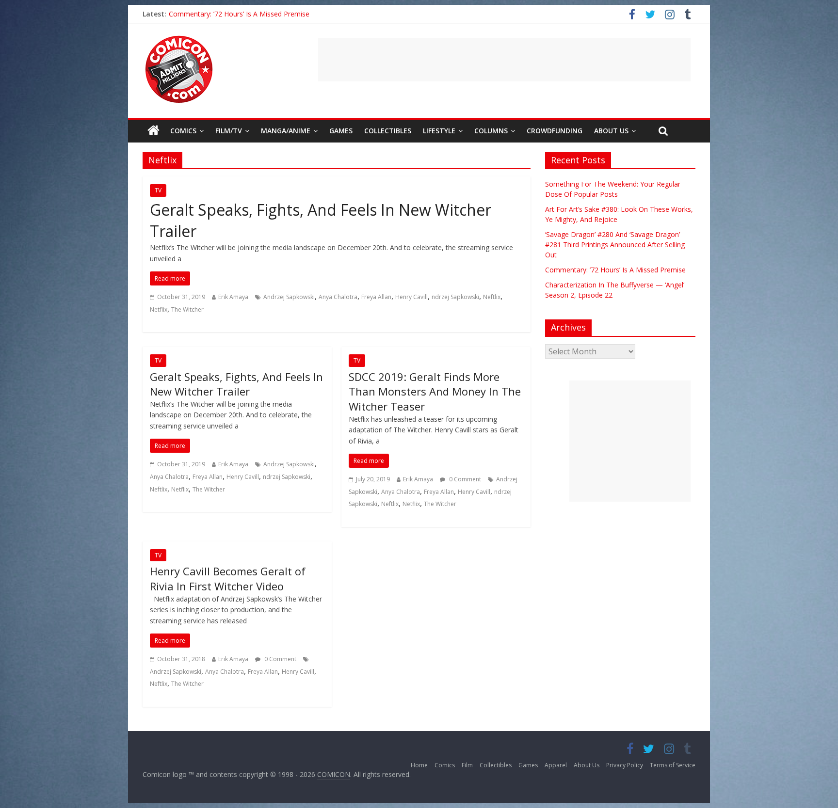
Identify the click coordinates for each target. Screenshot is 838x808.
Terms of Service (672, 765)
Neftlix (491, 297)
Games (341, 130)
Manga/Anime (285, 130)
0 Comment (464, 479)
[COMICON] (179, 38)
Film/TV (228, 130)
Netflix (158, 309)
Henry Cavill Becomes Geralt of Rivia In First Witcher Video (228, 578)
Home (419, 765)
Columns (491, 130)
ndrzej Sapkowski (455, 297)
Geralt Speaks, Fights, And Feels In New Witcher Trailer (236, 384)
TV (158, 190)
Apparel (556, 765)
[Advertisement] (504, 59)
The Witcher (187, 309)
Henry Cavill (411, 297)
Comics (183, 130)
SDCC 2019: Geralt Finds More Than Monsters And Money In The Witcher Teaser (435, 391)
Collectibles (387, 130)
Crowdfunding (554, 130)
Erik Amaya (233, 297)
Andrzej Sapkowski (289, 297)
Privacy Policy (624, 765)
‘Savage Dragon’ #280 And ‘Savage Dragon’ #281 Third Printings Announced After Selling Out (615, 244)
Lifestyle (439, 130)
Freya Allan (376, 297)
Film (467, 765)
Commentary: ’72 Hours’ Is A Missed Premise (239, 13)
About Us (611, 130)
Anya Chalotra (338, 297)
